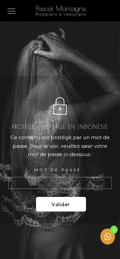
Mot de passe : (60, 169)
